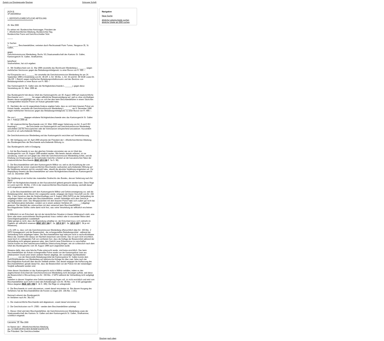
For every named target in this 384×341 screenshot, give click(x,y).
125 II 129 (74, 223)
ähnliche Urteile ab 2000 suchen (116, 22)
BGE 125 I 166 (43, 223)
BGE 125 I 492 (28, 284)
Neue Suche (107, 16)
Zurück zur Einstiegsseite (14, 2)
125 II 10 (60, 223)
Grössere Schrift (89, 2)
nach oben (111, 338)
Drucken (29, 2)
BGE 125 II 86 (41, 160)
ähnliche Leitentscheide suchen (115, 20)
